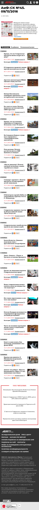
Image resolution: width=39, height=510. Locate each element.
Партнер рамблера (17, 501)
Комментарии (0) (20, 59)
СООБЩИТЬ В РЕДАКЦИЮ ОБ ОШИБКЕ (15, 451)
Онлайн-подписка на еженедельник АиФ (17, 440)
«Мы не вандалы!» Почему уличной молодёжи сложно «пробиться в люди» (14, 166)
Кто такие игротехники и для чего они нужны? (15, 299)
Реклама (4, 437)
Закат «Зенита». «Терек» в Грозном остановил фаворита (15, 256)
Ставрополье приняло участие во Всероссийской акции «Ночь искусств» (15, 211)
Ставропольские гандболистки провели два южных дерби (15, 226)
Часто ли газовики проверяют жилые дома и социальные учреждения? (15, 327)
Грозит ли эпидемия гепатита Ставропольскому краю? (15, 271)
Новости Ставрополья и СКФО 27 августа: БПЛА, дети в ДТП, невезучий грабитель (19, 397)
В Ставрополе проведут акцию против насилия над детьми (15, 68)
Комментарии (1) (20, 375)
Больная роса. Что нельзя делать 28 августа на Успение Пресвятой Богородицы (19, 390)
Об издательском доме (10, 434)
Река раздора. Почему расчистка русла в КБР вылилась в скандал (12, 150)
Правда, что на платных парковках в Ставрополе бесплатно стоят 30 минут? (14, 123)
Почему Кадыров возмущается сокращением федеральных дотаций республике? (15, 313)
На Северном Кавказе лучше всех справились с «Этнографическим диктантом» (14, 137)
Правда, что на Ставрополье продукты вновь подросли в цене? (14, 55)
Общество (14, 62)
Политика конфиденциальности (14, 449)
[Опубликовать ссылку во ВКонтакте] (12, 75)
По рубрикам (15, 47)
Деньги (13, 292)
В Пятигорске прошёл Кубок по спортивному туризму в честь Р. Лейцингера (15, 196)
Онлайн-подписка (21, 39)
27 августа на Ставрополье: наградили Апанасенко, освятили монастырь (19, 412)
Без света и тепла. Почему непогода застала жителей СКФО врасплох (14, 108)
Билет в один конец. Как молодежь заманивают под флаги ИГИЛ (14, 343)
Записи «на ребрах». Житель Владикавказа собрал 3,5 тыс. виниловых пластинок (14, 371)
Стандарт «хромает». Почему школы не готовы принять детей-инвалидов (14, 181)
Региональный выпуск (27, 47)
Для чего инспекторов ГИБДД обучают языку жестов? (15, 81)
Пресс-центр (26, 434)
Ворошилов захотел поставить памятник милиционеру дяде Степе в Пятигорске (19, 419)
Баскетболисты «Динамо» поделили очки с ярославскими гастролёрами (14, 241)
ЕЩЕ (17, 75)
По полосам (5, 47)
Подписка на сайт (8, 442)
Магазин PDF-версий (18, 437)
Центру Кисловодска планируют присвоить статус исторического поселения (15, 95)
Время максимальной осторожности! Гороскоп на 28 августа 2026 (19, 405)
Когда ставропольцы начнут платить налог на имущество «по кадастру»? (14, 286)
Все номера (17, 36)
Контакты (21, 442)
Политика (14, 320)
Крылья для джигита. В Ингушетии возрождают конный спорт (13, 358)
